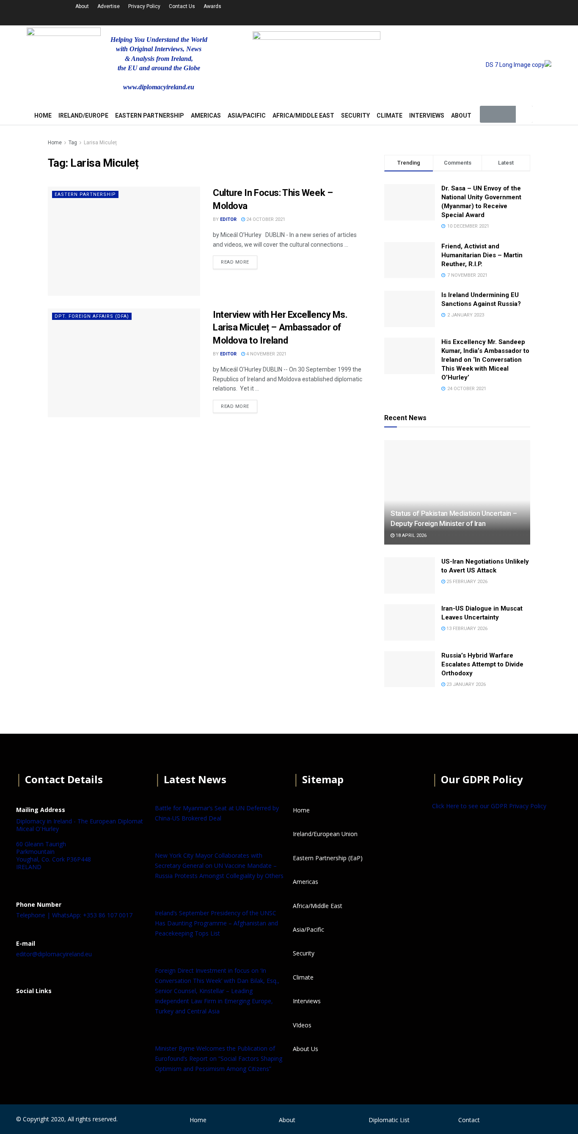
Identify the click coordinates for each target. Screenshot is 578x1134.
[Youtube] (461, 11)
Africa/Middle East (303, 115)
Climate (389, 115)
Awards (212, 6)
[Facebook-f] (416, 11)
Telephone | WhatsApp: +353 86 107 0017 (74, 915)
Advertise (108, 6)
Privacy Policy (144, 6)
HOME (43, 115)
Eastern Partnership (149, 115)
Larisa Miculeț (100, 143)
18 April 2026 (410, 535)
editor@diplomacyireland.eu (54, 954)
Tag (73, 143)
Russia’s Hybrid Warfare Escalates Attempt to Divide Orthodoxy (482, 664)
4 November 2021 (265, 354)
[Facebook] (26, 1011)
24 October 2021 (265, 219)
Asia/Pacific (247, 115)
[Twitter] (438, 11)
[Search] (524, 114)
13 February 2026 (466, 628)
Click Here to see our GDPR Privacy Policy (489, 806)
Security (355, 115)
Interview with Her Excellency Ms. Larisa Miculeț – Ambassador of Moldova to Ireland (280, 327)
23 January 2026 (465, 684)
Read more (235, 262)
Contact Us (182, 6)
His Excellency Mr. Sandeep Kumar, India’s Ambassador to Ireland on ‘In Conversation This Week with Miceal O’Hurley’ (485, 359)
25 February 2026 (466, 581)
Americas (206, 115)
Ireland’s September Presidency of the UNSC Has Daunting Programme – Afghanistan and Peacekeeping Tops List (216, 923)
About (82, 6)
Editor (228, 219)
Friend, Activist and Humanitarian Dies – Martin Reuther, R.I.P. (482, 255)
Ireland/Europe (83, 115)
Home (55, 143)
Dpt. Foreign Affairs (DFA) (92, 316)
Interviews (426, 115)
